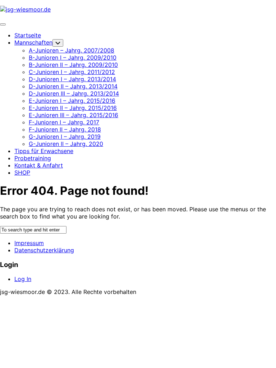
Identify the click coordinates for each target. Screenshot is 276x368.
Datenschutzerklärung (44, 250)
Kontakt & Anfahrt (38, 165)
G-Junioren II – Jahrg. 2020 (66, 143)
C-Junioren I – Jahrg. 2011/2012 (72, 71)
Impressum (29, 243)
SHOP (22, 172)
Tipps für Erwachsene (43, 151)
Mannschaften (33, 42)
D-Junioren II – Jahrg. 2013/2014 (73, 86)
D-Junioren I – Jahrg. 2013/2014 (72, 79)
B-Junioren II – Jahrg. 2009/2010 (73, 64)
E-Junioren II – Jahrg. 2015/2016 (73, 107)
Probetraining (32, 158)
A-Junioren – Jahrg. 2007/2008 (71, 50)
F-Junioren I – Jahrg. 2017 (64, 122)
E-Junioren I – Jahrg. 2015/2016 (72, 100)
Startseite (27, 35)
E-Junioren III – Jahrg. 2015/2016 (73, 115)
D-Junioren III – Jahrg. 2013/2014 (74, 93)
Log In (22, 278)
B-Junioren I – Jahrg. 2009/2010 (72, 57)
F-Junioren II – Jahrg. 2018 (65, 129)
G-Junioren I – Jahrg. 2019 (65, 136)
